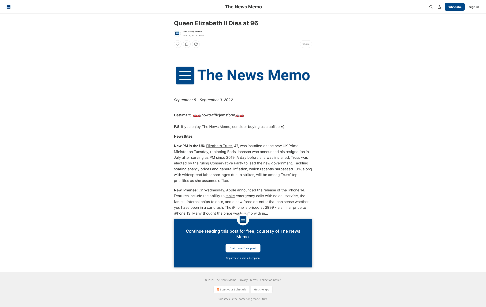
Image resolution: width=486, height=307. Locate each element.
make (230, 196)
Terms (254, 280)
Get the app (261, 289)
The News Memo (192, 31)
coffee (274, 127)
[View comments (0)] (187, 44)
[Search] (431, 7)
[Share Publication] (439, 7)
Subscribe (455, 7)
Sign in (474, 7)
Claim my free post (243, 248)
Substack (224, 299)
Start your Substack (233, 289)
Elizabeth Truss (219, 146)
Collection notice (270, 280)
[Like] (177, 44)
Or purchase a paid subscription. (243, 258)
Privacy (243, 280)
